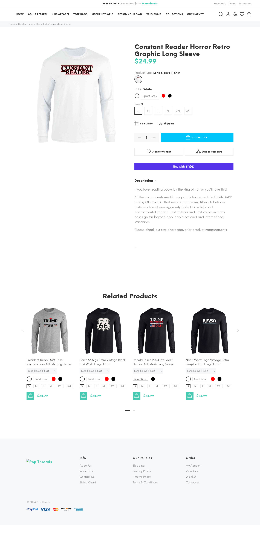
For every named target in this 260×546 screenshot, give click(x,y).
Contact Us (87, 476)
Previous (22, 330)
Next (237, 330)
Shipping (139, 465)
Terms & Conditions (145, 482)
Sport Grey (150, 96)
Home (12, 24)
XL (168, 111)
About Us (86, 465)
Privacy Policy (142, 471)
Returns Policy (142, 476)
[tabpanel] (50, 350)
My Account (193, 465)
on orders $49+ (130, 3)
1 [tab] (127, 410)
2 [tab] (134, 410)
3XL (188, 111)
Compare (192, 482)
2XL (178, 111)
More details (150, 3)
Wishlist (191, 476)
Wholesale (87, 471)
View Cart (192, 471)
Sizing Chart (88, 482)
